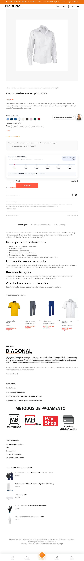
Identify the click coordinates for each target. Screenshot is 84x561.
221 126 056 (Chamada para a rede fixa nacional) (24, 396)
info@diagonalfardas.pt (16, 392)
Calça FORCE (47, 321)
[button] (57, 6)
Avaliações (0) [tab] (60, 225)
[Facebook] (73, 195)
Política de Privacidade (15, 458)
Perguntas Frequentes (14, 444)
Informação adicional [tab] (41, 225)
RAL (7, 447)
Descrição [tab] (22, 225)
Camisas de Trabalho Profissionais (25, 204)
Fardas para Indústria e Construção (26, 206)
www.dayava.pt (58, 544)
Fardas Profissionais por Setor (22, 88)
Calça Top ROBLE (30, 321)
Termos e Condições (14, 454)
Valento (13, 208)
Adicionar (26, 186)
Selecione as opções (11, 329)
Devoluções (10, 451)
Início (8, 88)
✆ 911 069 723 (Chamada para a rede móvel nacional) (24, 400)
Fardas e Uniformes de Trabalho (46, 204)
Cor (12, 116)
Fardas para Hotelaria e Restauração (46, 88)
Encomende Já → (12, 374)
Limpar (8, 130)
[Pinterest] (76, 195)
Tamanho (14, 123)
